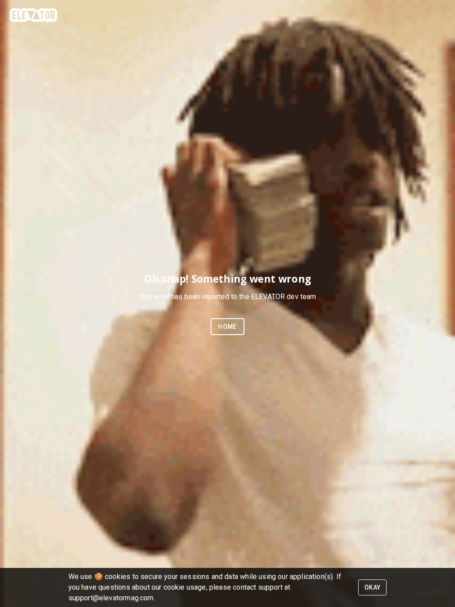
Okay (372, 587)
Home (227, 326)
